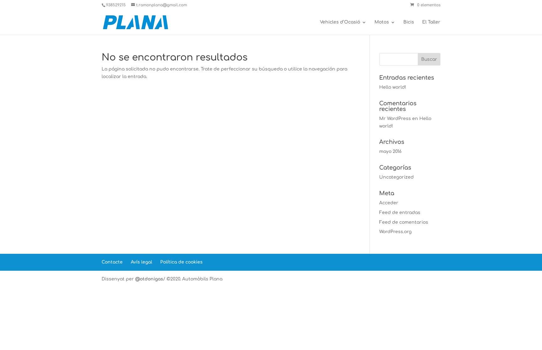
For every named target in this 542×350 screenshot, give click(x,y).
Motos (382, 22)
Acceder (388, 203)
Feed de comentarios (403, 222)
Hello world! (392, 87)
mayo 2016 (390, 151)
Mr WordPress (395, 118)
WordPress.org (395, 231)
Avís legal (141, 262)
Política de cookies (181, 262)
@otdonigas (149, 279)
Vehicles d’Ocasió (340, 22)
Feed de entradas (399, 212)
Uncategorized (396, 177)
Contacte (112, 262)
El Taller (431, 22)
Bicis (408, 22)
